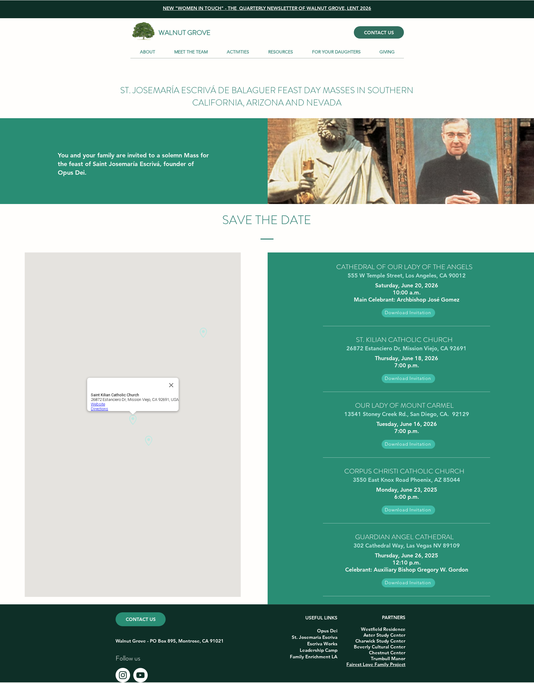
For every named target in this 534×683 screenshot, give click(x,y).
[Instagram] (123, 675)
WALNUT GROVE (184, 32)
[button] (237, 52)
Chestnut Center (387, 653)
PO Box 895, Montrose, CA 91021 (187, 641)
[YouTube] (140, 675)
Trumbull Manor (388, 658)
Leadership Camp (318, 650)
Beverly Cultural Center (379, 647)
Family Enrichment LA (313, 657)
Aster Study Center (384, 635)
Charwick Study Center (380, 641)
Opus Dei (327, 631)
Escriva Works (322, 644)
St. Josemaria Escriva (314, 637)
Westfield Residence (383, 629)
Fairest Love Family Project (375, 664)
